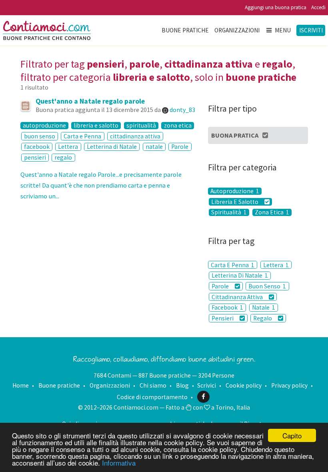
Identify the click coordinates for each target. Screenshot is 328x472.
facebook (37, 146)
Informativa (119, 463)
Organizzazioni (237, 30)
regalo (63, 157)
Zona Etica (272, 212)
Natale (263, 307)
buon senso (39, 136)
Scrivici (206, 385)
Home (20, 385)
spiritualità (141, 125)
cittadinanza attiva (135, 136)
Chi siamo (153, 385)
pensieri (35, 157)
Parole (179, 146)
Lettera (68, 146)
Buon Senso (267, 286)
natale (154, 146)
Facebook (227, 307)
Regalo (263, 318)
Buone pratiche (185, 30)
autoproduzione (44, 125)
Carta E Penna (232, 265)
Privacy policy (289, 385)
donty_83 (182, 110)
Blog (182, 385)
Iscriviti (311, 30)
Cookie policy (244, 385)
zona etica (178, 125)
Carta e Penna (82, 136)
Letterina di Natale (112, 146)
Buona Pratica (234, 135)
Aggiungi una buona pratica (275, 7)
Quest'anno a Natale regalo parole (90, 101)
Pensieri (223, 318)
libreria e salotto (96, 125)
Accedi (318, 7)
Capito (292, 435)
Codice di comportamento (152, 396)
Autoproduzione (234, 191)
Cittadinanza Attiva (238, 297)
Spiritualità (229, 212)
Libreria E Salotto (235, 201)
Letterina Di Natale (240, 275)
